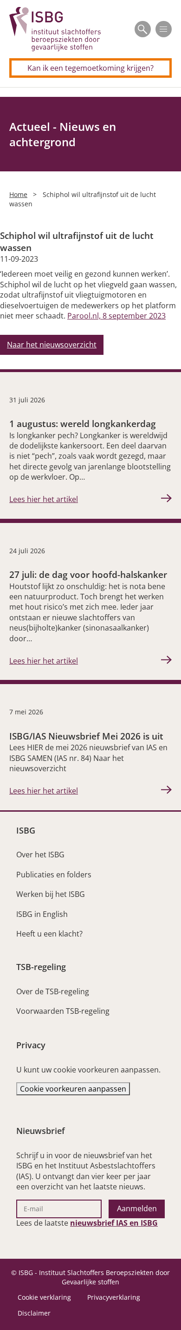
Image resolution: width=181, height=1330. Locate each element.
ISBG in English (42, 914)
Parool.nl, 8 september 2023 (116, 316)
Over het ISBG (40, 854)
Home (18, 194)
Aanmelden (137, 1208)
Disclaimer (34, 1313)
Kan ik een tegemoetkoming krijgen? (90, 68)
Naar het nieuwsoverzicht (52, 344)
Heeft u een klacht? (49, 934)
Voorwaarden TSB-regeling (63, 1011)
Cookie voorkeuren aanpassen (73, 1089)
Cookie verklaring (44, 1297)
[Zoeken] (143, 29)
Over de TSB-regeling (52, 991)
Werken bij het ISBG (50, 894)
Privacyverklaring (113, 1297)
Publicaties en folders (53, 874)
